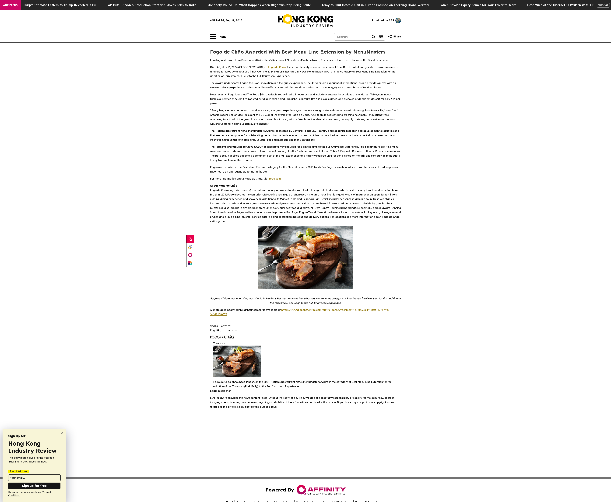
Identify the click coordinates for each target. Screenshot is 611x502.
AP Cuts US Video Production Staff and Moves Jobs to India (152, 5)
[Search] (373, 36)
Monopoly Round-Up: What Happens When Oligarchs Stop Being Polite (259, 5)
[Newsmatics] (190, 263)
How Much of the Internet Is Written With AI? (561, 5)
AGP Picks (10, 5)
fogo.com (275, 178)
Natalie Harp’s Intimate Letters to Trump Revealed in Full (54, 5)
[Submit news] (190, 239)
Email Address (18, 471)
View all (603, 5)
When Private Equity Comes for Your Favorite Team (478, 5)
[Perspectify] (190, 247)
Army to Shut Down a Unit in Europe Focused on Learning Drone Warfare (376, 5)
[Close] (62, 432)
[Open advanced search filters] (381, 36)
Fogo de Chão (277, 67)
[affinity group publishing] (190, 255)
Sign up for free (34, 486)
